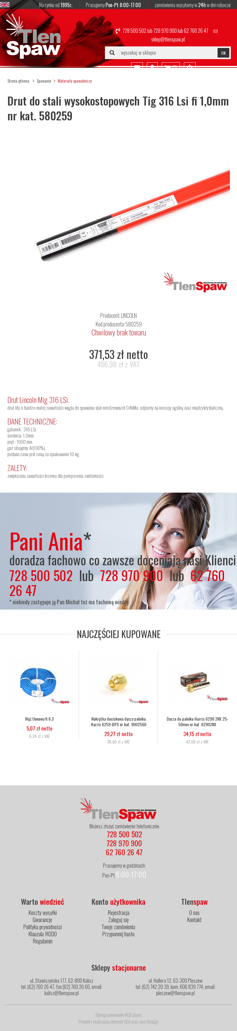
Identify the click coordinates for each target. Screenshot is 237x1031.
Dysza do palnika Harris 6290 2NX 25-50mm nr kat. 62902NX (197, 721)
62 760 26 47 (196, 30)
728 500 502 (134, 30)
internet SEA (120, 1021)
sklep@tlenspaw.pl (168, 39)
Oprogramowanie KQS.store (118, 1014)
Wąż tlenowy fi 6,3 (39, 719)
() (174, 67)
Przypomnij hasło (118, 934)
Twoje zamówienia (118, 927)
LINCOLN (129, 315)
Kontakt (194, 920)
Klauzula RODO (42, 934)
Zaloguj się (118, 920)
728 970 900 (165, 30)
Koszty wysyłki (42, 912)
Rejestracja (118, 912)
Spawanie (44, 80)
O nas (194, 912)
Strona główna (18, 80)
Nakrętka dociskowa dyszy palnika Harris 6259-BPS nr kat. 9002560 (118, 721)
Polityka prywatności (42, 927)
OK (223, 53)
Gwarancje (42, 920)
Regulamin (42, 941)
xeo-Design (148, 1021)
